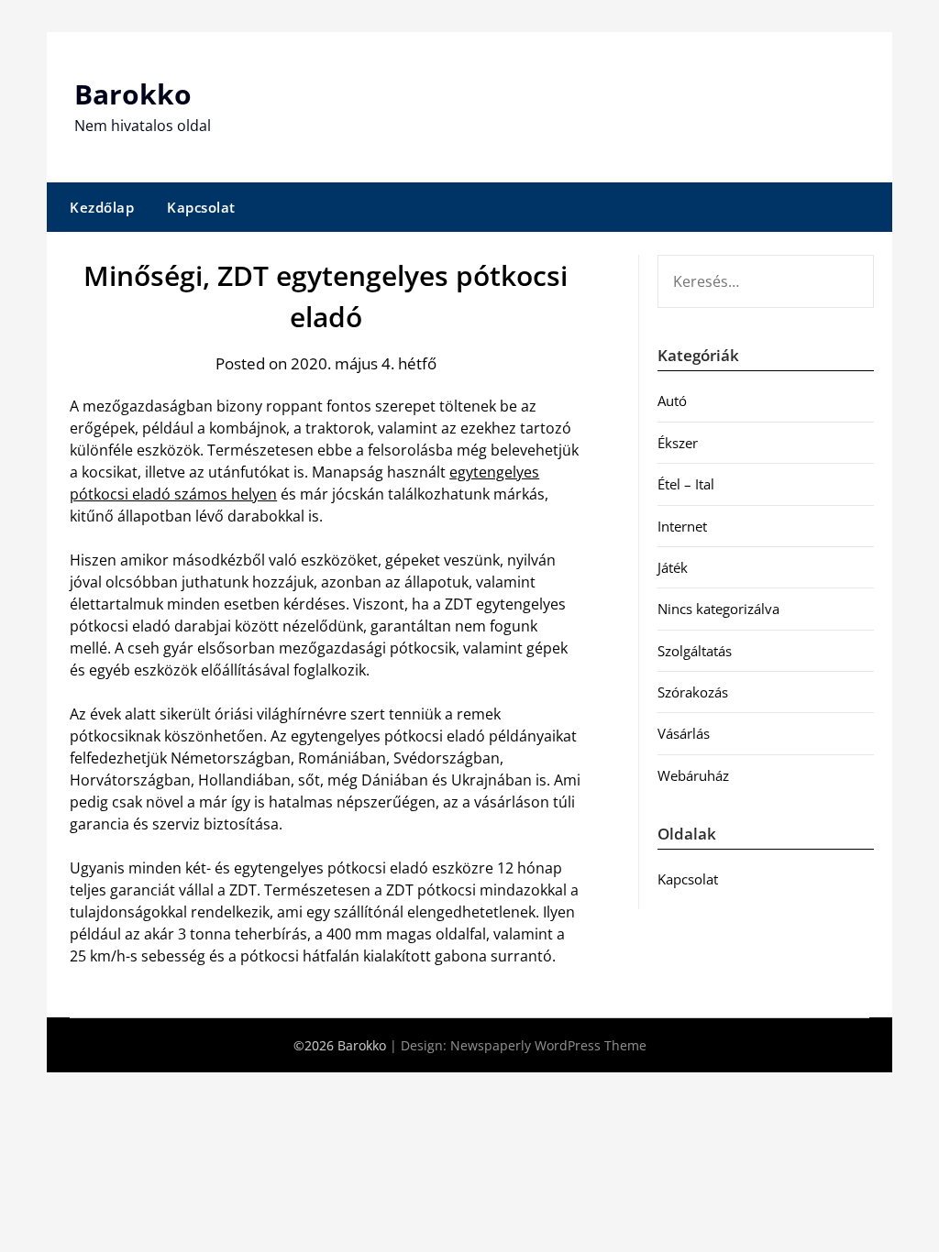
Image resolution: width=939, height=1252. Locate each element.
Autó (672, 400)
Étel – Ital (685, 484)
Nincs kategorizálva (718, 608)
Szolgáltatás (694, 651)
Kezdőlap (102, 207)
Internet (682, 526)
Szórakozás (692, 692)
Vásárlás (683, 733)
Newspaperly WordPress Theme (548, 1045)
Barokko (133, 94)
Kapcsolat (201, 207)
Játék (672, 567)
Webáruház (693, 775)
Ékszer (677, 443)
